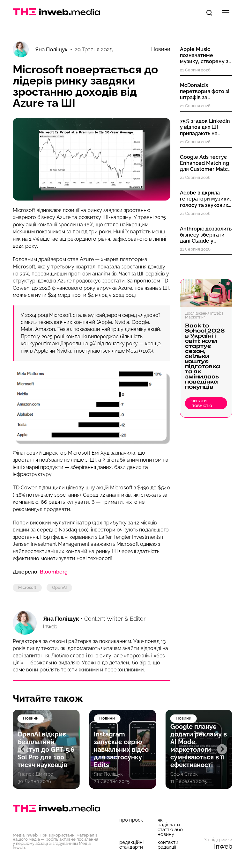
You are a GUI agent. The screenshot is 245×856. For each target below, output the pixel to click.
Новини (160, 49)
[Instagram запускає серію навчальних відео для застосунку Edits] (122, 749)
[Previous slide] (23, 749)
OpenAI (59, 587)
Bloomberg (54, 572)
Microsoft (27, 587)
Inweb (223, 846)
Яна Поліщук (61, 618)
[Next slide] (222, 749)
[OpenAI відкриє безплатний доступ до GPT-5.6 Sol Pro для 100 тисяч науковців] (46, 749)
